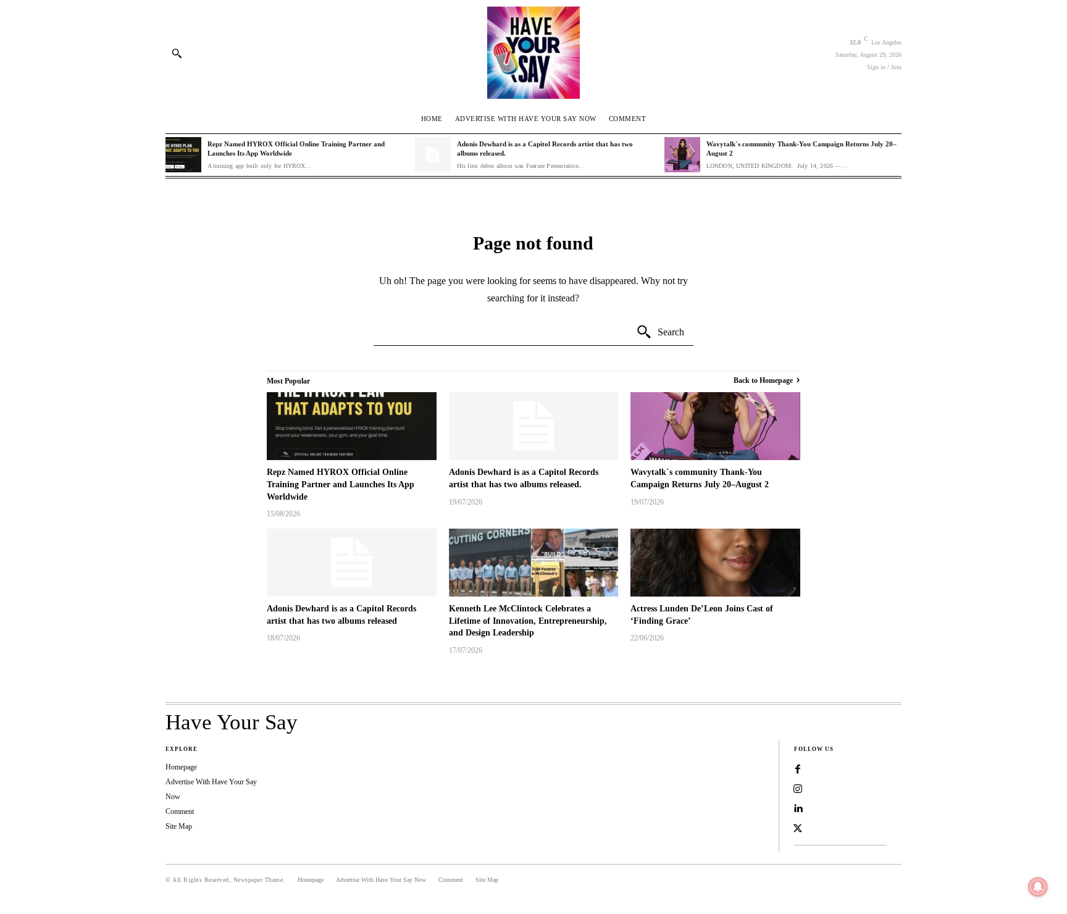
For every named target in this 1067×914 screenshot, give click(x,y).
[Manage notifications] (1038, 887)
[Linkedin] (798, 809)
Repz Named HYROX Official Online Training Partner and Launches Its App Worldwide (340, 484)
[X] (798, 829)
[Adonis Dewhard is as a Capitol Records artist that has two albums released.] (433, 155)
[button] (176, 53)
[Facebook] (798, 769)
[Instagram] (798, 789)
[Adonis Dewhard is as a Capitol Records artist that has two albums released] (352, 563)
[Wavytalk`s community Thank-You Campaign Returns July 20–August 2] (682, 155)
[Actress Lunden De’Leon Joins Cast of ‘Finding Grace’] (715, 563)
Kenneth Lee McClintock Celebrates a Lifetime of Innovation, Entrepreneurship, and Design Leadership (528, 620)
